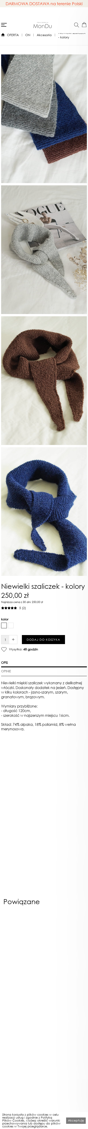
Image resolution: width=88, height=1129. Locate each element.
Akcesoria (44, 35)
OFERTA (13, 35)
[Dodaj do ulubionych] (4, 649)
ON (27, 35)
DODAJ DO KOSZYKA (43, 640)
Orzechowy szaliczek (65, 1008)
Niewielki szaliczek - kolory (72, 34)
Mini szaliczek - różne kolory (23, 1009)
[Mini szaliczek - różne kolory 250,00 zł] (22, 956)
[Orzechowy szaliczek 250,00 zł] (65, 956)
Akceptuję (76, 1120)
